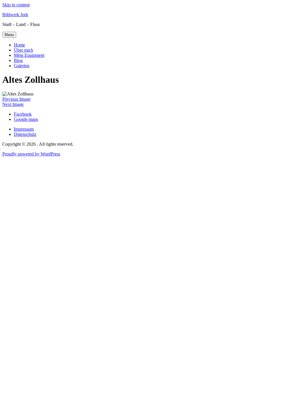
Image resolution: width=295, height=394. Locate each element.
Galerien (21, 65)
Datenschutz (25, 134)
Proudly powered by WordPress (31, 153)
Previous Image (16, 99)
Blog (18, 60)
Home (19, 44)
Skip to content (16, 4)
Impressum (24, 129)
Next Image (13, 104)
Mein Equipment (29, 55)
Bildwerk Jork (15, 14)
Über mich (23, 50)
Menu (9, 35)
